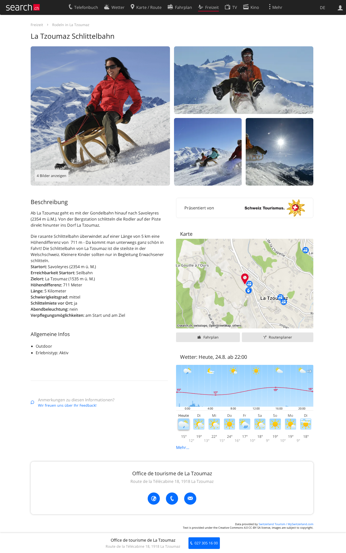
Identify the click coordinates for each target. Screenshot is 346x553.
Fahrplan (211, 337)
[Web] (154, 498)
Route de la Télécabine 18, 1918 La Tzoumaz (172, 481)
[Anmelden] (340, 7)
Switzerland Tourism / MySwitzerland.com (286, 524)
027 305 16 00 (206, 543)
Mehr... (182, 447)
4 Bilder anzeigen (51, 175)
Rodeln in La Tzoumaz (70, 24)
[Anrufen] (172, 498)
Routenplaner (280, 337)
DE (322, 7)
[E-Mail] (190, 498)
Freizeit (37, 24)
